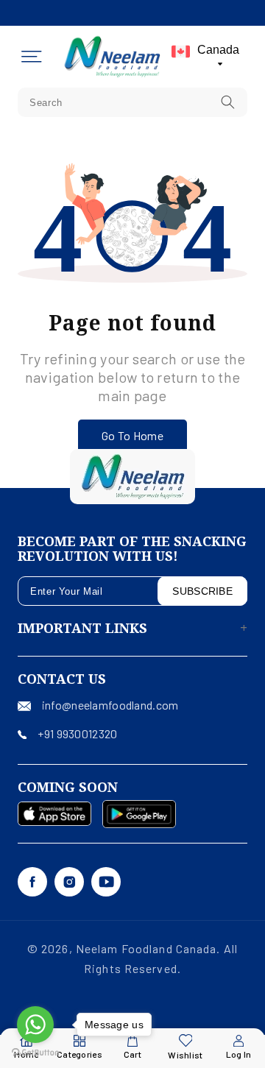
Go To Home (132, 435)
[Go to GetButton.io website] (35, 1053)
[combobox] (132, 102)
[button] (32, 57)
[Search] (228, 102)
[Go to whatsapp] (35, 1024)
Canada (218, 49)
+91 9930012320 (77, 733)
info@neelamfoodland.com (110, 705)
